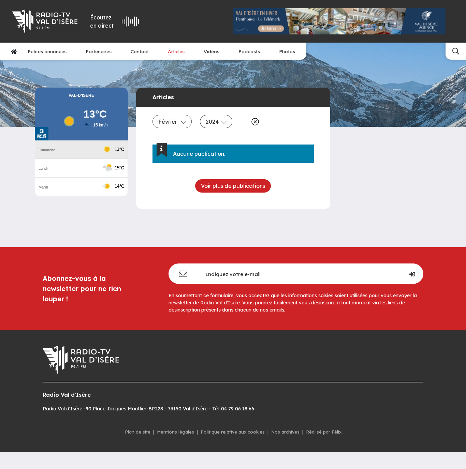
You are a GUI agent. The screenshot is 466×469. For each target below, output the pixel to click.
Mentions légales (175, 432)
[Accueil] (13, 51)
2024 (212, 121)
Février (168, 121)
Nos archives (285, 432)
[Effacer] (254, 121)
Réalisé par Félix (323, 432)
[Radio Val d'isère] (45, 21)
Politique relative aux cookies (233, 432)
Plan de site (137, 432)
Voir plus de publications (233, 185)
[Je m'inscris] (412, 273)
